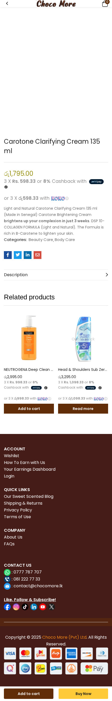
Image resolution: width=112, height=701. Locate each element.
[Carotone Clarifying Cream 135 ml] (8, 255)
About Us (13, 537)
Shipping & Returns (23, 503)
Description (16, 275)
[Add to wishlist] (49, 319)
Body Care (65, 239)
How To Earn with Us (24, 463)
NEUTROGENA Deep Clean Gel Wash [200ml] (29, 369)
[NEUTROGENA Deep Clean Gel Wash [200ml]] (29, 339)
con (17, 586)
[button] (104, 3)
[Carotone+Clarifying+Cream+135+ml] (18, 255)
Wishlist (11, 456)
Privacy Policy (18, 510)
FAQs (9, 544)
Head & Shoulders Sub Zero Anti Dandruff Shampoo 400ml (83, 369)
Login (9, 476)
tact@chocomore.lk (42, 586)
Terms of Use (17, 517)
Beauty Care (41, 239)
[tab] (56, 274)
